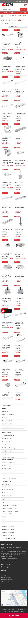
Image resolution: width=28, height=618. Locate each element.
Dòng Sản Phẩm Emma (8, 532)
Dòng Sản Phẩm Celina (8, 529)
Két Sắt (4, 430)
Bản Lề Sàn (5, 492)
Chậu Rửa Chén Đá (7, 424)
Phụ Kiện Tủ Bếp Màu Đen (8, 457)
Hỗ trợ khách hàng (7, 577)
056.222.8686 (9, 556)
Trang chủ (3, 15)
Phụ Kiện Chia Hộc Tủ (7, 451)
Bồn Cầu (4, 517)
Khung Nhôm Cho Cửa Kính (9, 441)
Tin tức (4, 575)
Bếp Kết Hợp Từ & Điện (8, 414)
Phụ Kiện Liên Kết (6, 454)
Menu (24, 12)
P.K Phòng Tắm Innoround (8, 538)
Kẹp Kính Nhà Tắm (6, 502)
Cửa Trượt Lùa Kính (7, 496)
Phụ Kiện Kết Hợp (6, 465)
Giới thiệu (4, 573)
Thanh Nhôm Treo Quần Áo (9, 478)
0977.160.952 (13, 558)
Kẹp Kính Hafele (6, 499)
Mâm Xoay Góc (6, 444)
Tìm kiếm (23, 9)
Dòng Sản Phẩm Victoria (8, 535)
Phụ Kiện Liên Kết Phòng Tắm (9, 505)
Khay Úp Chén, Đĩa (7, 438)
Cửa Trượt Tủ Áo (6, 484)
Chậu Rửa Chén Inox (7, 427)
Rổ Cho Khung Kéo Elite (8, 472)
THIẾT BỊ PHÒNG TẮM (12, 15)
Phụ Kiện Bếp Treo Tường (8, 448)
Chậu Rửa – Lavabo (7, 523)
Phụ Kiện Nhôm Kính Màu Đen (9, 508)
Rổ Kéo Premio (5, 475)
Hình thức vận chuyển (7, 581)
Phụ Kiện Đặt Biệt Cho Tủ (8, 462)
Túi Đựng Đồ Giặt (6, 481)
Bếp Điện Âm (5, 408)
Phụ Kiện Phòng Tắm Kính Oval (10, 511)
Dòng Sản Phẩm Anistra (8, 526)
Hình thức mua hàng (7, 579)
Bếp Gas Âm (5, 411)
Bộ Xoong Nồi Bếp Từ (7, 420)
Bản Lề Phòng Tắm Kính (8, 489)
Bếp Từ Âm (5, 417)
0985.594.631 (17, 554)
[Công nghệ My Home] (7, 5)
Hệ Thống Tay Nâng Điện (8, 435)
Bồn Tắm (4, 520)
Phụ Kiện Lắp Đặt (6, 468)
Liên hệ (4, 584)
